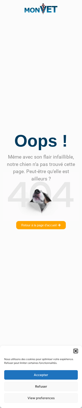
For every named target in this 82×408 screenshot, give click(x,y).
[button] (76, 351)
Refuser (41, 386)
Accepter (41, 375)
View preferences (41, 398)
